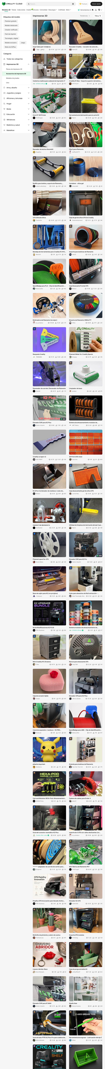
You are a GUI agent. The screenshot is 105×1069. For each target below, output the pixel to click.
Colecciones (21, 10)
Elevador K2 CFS (75, 901)
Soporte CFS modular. (76, 935)
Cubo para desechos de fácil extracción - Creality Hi (83, 593)
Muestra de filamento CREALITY (80, 320)
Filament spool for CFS (41, 559)
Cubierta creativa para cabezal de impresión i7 (49, 81)
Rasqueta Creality (39, 354)
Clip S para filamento (76, 149)
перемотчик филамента (41, 525)
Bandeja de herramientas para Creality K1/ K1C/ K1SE (49, 252)
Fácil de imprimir (10, 34)
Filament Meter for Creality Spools (81, 354)
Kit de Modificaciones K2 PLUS (43, 627)
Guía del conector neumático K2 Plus (46, 832)
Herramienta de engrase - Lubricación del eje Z (85, 1037)
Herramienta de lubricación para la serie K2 (84, 115)
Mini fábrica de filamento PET (79, 867)
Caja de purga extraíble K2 (78, 969)
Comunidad (43, 10)
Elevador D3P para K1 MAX (42, 1003)
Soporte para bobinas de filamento (81, 252)
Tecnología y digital (11, 38)
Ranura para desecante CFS (78, 662)
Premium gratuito (10, 21)
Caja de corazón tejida (40, 696)
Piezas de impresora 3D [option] (14, 69)
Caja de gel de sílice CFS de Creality (81, 217)
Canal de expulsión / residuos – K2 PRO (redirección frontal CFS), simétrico (46, 730)
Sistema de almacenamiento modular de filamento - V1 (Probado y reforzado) (83, 423)
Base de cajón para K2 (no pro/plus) (45, 593)
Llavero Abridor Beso (40, 969)
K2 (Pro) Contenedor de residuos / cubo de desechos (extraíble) (48, 491)
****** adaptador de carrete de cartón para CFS (48, 867)
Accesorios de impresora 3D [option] (16, 73)
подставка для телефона (42, 47)
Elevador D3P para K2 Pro (78, 559)
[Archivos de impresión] (93, 10)
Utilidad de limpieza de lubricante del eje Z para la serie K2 (85, 525)
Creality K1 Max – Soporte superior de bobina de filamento (84, 81)
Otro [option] (7, 83)
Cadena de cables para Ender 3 (80, 798)
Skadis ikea (73, 1003)
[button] (100, 10)
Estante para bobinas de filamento (81, 764)
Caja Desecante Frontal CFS (78, 286)
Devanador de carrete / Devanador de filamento (49, 388)
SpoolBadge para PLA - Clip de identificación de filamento (49, 286)
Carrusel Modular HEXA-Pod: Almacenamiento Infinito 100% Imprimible (49, 798)
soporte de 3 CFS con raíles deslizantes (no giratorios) (84, 833)
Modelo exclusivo (11, 42)
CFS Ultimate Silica (39, 217)
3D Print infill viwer (75, 457)
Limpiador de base (75, 388)
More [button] (67, 10)
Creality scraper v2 (39, 457)
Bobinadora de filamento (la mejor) (45, 320)
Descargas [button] (52, 10)
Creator (28, 10)
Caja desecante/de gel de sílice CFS (81, 491)
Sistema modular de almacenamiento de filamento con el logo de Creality (83, 628)
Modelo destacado (11, 25)
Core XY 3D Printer (39, 115)
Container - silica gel (76, 183)
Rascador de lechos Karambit (43, 149)
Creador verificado (11, 30)
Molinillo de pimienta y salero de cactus (46, 935)
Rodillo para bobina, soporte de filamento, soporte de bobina (47, 184)
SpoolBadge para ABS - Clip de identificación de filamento (84, 730)
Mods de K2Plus (10, 47)
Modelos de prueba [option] (12, 78)
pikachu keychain (39, 764)
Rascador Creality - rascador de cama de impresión (83, 47)
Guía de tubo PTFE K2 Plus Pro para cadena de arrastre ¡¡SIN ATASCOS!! (49, 1038)
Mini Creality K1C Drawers (42, 662)
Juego (23, 42)
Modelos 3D (6, 10)
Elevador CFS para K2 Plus (78, 696)
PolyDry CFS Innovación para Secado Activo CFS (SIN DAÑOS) (48, 901)
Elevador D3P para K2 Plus (42, 422)
